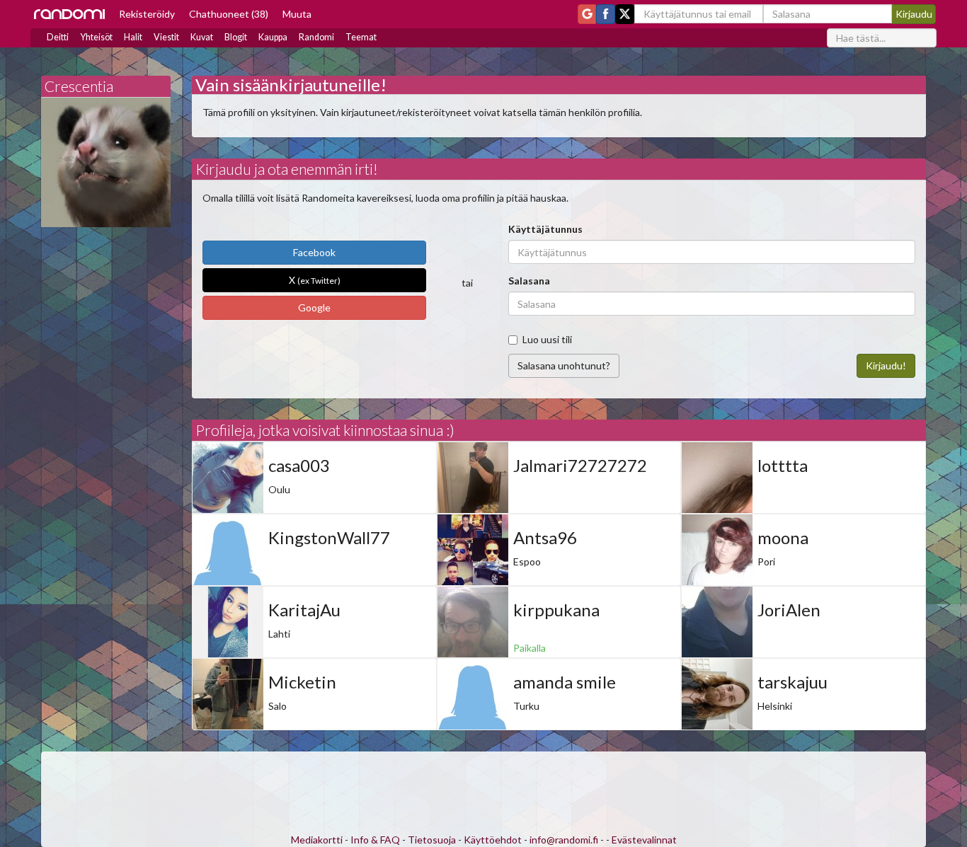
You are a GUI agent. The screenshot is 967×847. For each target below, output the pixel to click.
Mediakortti (317, 840)
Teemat (361, 37)
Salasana (529, 281)
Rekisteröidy (147, 14)
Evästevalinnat (644, 840)
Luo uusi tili (547, 339)
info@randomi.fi (564, 840)
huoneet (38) (228, 14)
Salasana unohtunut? (563, 365)
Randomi (316, 37)
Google (314, 307)
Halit (133, 37)
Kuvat (201, 37)
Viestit (166, 37)
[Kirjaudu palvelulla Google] (587, 14)
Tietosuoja (432, 840)
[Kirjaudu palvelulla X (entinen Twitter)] (624, 14)
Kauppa (272, 37)
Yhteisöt (96, 37)
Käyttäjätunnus (545, 229)
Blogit (235, 37)
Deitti (58, 37)
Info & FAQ (375, 840)
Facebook (314, 252)
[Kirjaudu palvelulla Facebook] (605, 14)
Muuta (296, 14)
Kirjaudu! (886, 365)
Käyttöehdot (493, 840)
